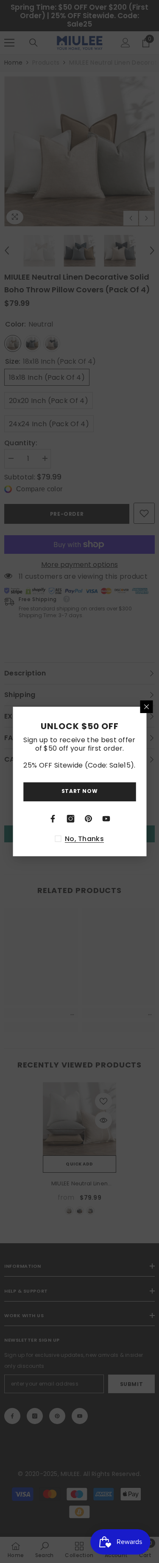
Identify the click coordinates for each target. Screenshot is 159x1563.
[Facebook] (53, 819)
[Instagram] (71, 819)
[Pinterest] (89, 819)
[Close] (146, 706)
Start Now (79, 791)
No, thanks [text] (84, 839)
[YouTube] (106, 819)
